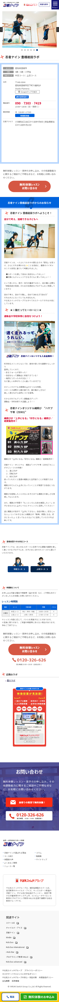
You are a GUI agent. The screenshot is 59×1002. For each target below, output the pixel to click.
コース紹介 (8, 856)
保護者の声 (8, 859)
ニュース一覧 (9, 866)
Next (57, 29)
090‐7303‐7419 (28, 103)
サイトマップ (41, 859)
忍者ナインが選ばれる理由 (15, 852)
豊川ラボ (11, 680)
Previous (1, 29)
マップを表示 (28, 92)
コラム (39, 852)
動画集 (39, 856)
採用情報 (15, 981)
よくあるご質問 (10, 862)
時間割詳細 (24, 115)
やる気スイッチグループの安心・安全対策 (19, 977)
